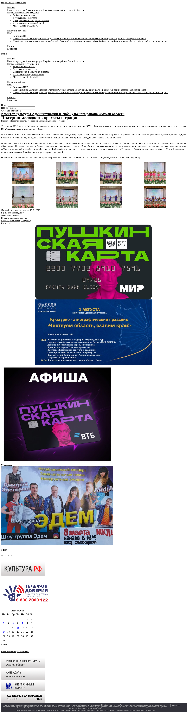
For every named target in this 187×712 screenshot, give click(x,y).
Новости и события (16, 30)
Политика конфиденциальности (15, 652)
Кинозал (11, 46)
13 (18, 627)
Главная (11, 7)
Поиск (4, 108)
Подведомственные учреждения (23, 12)
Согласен (176, 705)
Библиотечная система (24, 15)
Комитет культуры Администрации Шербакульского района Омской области (45, 10)
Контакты (12, 49)
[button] (93, 53)
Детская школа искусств (25, 18)
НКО (9, 33)
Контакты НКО (20, 36)
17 (4, 632)
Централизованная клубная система (31, 20)
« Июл (4, 644)
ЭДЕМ (4, 550)
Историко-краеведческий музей (28, 23)
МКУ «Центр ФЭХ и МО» (26, 25)
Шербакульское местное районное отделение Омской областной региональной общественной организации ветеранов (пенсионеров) (79, 38)
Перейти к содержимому (13, 2)
